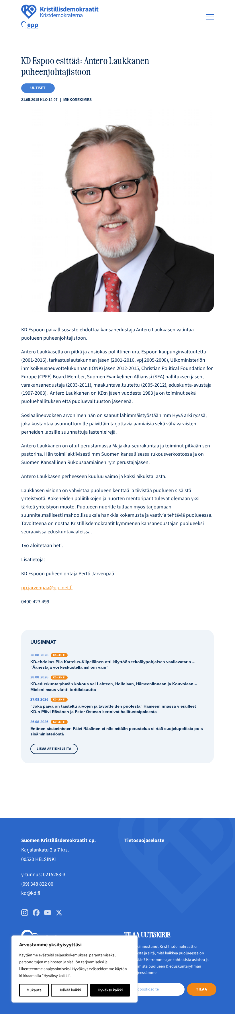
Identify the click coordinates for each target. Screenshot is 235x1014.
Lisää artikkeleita (54, 748)
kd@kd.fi (30, 893)
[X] (59, 912)
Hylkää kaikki (69, 990)
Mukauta (34, 990)
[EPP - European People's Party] (29, 25)
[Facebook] (36, 912)
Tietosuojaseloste (144, 840)
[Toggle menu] (209, 17)
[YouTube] (47, 912)
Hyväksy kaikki (110, 990)
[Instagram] (24, 912)
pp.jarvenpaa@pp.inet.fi (47, 587)
